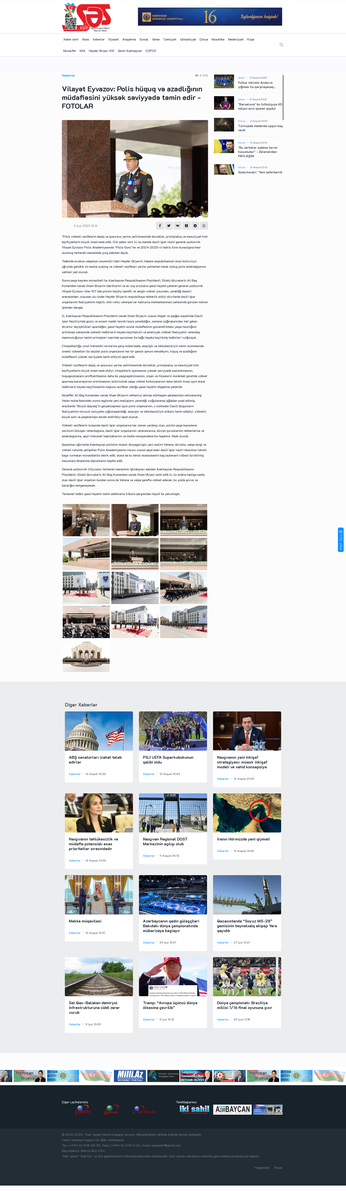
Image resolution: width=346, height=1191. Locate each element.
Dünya (204, 39)
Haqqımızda (261, 1167)
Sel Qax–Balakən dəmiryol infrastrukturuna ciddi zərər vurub (94, 1007)
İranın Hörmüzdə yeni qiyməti (243, 838)
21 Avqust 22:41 (258, 142)
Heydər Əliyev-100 (101, 50)
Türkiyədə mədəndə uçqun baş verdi (260, 128)
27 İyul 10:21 (242, 942)
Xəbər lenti (70, 39)
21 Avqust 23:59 (258, 77)
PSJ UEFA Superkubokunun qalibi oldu (168, 759)
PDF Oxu (341, 542)
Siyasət (113, 39)
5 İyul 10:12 (167, 1019)
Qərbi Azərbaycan (130, 50)
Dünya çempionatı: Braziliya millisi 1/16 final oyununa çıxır (244, 1005)
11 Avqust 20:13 (169, 855)
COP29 (151, 50)
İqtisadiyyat (188, 39)
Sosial (144, 39)
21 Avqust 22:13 (258, 167)
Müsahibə (218, 39)
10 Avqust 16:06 (244, 851)
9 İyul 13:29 (93, 1024)
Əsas (85, 39)
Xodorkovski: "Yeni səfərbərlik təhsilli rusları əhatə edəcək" (260, 174)
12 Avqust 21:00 (95, 860)
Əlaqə (278, 1167)
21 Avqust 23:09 (259, 120)
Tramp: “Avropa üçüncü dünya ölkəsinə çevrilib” (170, 1005)
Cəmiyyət (170, 39)
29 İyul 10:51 (168, 942)
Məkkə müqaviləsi (85, 920)
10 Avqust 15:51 (95, 932)
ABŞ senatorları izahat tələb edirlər (95, 759)
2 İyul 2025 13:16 (86, 226)
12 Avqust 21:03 (244, 778)
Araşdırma (129, 39)
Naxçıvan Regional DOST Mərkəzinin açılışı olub (165, 841)
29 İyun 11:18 (242, 1019)
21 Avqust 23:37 (258, 99)
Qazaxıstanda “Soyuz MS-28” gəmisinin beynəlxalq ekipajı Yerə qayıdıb (247, 925)
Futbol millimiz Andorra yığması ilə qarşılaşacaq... (257, 84)
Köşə (250, 39)
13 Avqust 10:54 (170, 774)
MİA (82, 50)
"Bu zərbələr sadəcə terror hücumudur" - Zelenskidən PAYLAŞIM (258, 151)
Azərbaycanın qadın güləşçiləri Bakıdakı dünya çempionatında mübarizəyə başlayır (171, 925)
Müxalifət (69, 50)
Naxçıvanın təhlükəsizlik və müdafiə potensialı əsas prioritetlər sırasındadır (93, 843)
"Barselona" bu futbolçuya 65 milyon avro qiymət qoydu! (260, 106)
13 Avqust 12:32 (95, 774)
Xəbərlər (99, 39)
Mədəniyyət (236, 39)
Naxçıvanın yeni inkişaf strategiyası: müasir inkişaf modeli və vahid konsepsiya (242, 762)
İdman (156, 39)
